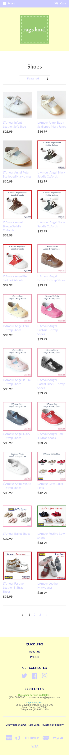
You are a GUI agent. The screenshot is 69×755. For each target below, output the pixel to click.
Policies (34, 656)
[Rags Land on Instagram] (45, 675)
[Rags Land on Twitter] (24, 675)
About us (34, 651)
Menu (11, 3)
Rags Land (33, 724)
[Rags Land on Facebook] (34, 675)
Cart (63, 3)
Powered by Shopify (52, 724)
